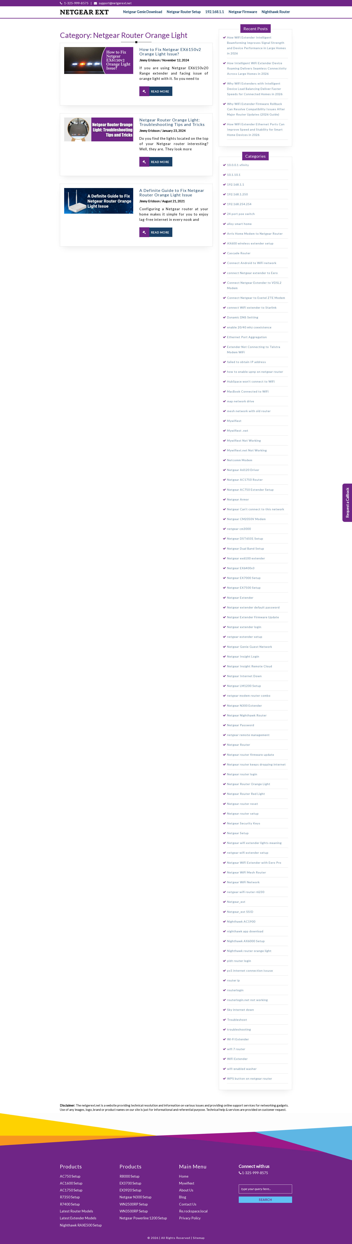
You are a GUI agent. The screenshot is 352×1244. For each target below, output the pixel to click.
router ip (233, 980)
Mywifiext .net (237, 430)
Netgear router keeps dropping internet (256, 764)
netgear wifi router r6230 (245, 892)
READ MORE (160, 91)
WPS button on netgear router (249, 1078)
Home (183, 1176)
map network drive (240, 401)
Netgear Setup (238, 833)
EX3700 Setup (130, 1183)
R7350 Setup (70, 1197)
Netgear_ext (236, 901)
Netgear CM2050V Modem (246, 519)
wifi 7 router (236, 1049)
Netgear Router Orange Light (248, 784)
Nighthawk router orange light (249, 951)
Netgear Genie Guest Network (249, 646)
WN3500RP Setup (134, 1211)
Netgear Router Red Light (246, 793)
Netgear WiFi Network (243, 882)
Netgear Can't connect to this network (255, 509)
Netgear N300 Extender (244, 705)
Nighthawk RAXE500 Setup (81, 1225)
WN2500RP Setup (134, 1204)
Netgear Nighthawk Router (247, 715)
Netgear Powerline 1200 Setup (143, 1218)
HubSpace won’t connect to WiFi (251, 381)
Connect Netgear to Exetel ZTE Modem (256, 297)
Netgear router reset (242, 803)
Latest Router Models (76, 1211)
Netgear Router (238, 744)
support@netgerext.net (114, 3)
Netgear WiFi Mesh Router (246, 872)
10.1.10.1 (234, 174)
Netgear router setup (243, 813)
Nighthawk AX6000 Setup (246, 941)
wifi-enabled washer (242, 1068)
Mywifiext (234, 420)
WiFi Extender (237, 1058)
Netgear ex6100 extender (246, 558)
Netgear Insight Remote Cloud (249, 666)
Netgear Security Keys (243, 823)
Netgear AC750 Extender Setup (250, 489)
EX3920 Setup (130, 1190)
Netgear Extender (240, 597)
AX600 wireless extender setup (250, 243)
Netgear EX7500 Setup (244, 587)
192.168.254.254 (239, 204)
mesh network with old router (249, 411)
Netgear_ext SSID (240, 911)
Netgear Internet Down (244, 676)
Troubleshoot (237, 1019)
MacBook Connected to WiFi (248, 391)
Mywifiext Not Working (244, 440)
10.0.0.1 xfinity (238, 165)
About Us (186, 1190)
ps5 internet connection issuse (250, 970)
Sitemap (199, 1238)
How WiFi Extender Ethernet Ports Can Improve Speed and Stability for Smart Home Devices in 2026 (256, 129)
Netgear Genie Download (142, 12)
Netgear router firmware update (250, 754)
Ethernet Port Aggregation (247, 337)
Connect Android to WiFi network (251, 263)
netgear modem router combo (249, 695)
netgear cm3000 (239, 528)
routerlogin (235, 990)
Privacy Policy (190, 1218)
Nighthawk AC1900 (241, 921)
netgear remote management (248, 735)
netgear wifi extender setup (247, 852)
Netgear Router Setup (184, 12)
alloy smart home (239, 223)
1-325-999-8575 (75, 3)
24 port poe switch (241, 214)
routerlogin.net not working (247, 1000)
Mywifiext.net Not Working (247, 450)
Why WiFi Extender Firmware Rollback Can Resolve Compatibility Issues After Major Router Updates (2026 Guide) (256, 109)
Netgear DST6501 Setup (245, 538)
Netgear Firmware (243, 12)
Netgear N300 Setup (135, 1197)
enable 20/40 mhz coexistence (249, 327)
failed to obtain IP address (246, 362)
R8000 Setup (129, 1176)
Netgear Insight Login (243, 656)
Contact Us (187, 1204)
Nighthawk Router (276, 12)
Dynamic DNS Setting (242, 317)
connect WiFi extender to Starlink (252, 307)
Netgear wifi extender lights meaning (254, 843)
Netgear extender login (244, 627)
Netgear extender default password (253, 607)
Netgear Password (240, 725)
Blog (182, 1197)
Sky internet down (240, 1009)
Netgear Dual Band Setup (245, 548)
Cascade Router (239, 253)
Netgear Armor (238, 499)
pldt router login (239, 960)
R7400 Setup (70, 1204)
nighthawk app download (245, 931)
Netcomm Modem (239, 460)
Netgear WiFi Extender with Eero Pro (254, 862)
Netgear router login (242, 774)
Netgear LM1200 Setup (244, 685)
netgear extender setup (244, 636)
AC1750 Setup (71, 1190)
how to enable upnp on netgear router (255, 371)
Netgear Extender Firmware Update (253, 617)
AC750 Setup (70, 1176)
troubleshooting (239, 1029)
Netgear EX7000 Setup (244, 578)
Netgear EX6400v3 (241, 568)
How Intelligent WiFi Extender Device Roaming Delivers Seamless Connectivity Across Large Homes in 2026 (257, 68)
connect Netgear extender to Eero (252, 273)
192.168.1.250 (237, 194)
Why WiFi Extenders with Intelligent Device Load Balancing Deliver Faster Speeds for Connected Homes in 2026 (255, 89)
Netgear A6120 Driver (243, 470)
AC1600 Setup (71, 1183)
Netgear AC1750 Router (245, 479)
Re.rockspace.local (193, 1211)
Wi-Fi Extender (238, 1039)
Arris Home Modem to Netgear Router (255, 233)
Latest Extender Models (78, 1218)
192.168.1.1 (214, 12)
